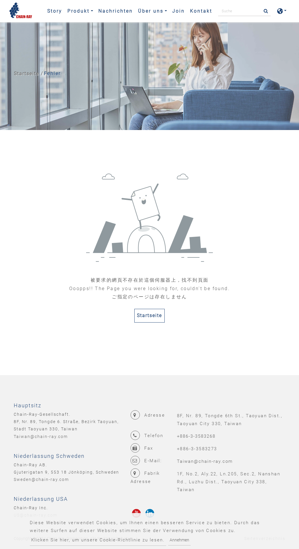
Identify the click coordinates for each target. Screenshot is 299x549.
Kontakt (201, 11)
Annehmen (179, 540)
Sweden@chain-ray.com (41, 479)
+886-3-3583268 (196, 436)
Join (178, 11)
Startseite (26, 73)
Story (54, 11)
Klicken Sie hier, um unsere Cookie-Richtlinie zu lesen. (98, 540)
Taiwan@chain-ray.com (41, 436)
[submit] (264, 11)
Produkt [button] (78, 11)
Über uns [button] (151, 11)
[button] (282, 11)
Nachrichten (115, 11)
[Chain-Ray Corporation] (20, 11)
